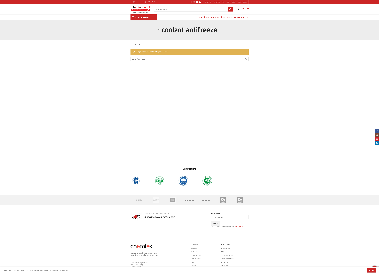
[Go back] (159, 30)
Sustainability (195, 252)
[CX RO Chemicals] (223, 200)
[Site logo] (140, 9)
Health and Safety (196, 255)
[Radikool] (155, 200)
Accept (371, 270)
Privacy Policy (225, 248)
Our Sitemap (225, 265)
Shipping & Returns (227, 255)
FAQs (223, 252)
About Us (194, 248)
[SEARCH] (230, 9)
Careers (193, 265)
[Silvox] (138, 200)
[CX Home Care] (240, 200)
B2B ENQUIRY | (228, 17)
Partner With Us (196, 259)
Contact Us (224, 262)
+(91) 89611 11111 (149, 2)
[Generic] (206, 200)
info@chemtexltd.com (136, 2)
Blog (192, 262)
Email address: (215, 213)
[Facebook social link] (192, 1)
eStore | (202, 17)
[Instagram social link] (194, 1)
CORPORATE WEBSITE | (214, 17)
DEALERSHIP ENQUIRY (241, 17)
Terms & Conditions (227, 259)
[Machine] (189, 200)
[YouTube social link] (197, 1)
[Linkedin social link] (200, 1)
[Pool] (172, 200)
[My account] (238, 9)
